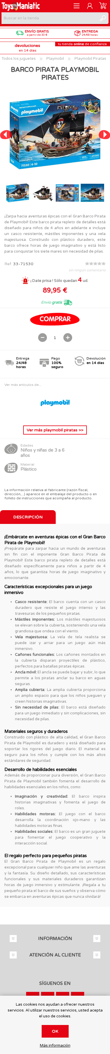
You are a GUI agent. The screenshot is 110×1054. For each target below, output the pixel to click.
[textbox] (49, 18)
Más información (55, 1045)
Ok (55, 1031)
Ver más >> (55, 430)
